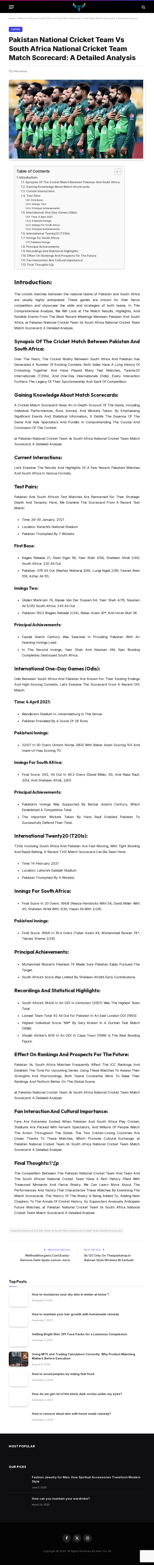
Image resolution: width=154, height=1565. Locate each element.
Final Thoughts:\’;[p (40, 264)
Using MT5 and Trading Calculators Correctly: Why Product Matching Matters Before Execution (83, 1356)
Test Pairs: (33, 195)
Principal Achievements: (46, 208)
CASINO (15, 29)
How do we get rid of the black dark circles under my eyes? (77, 1394)
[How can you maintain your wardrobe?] (18, 1503)
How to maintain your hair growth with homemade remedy (75, 1314)
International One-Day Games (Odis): (52, 212)
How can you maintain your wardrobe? (61, 1498)
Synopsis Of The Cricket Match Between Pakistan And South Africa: (72, 182)
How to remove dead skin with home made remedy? (71, 1414)
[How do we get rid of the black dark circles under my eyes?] (18, 1398)
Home (12, 18)
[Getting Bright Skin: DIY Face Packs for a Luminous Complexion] (18, 1339)
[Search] (143, 7)
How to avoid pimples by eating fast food (63, 1374)
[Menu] (11, 7)
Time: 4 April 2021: (42, 216)
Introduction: (28, 177)
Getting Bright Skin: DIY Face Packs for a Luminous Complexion (79, 1334)
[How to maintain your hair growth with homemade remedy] (18, 1319)
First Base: (37, 200)
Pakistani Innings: (42, 220)
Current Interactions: (40, 191)
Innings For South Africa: (46, 225)
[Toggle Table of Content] (115, 171)
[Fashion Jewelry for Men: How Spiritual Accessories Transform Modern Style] (18, 1482)
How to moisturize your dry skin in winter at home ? (70, 1294)
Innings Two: (39, 204)
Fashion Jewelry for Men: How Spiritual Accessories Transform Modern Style (86, 1479)
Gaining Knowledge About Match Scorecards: (58, 186)
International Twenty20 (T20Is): (48, 233)
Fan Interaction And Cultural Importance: (55, 260)
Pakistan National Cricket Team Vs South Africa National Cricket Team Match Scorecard (66, 1230)
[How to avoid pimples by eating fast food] (18, 1378)
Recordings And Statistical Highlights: (52, 251)
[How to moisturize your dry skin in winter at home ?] (18, 1299)
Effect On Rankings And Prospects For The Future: (62, 255)
